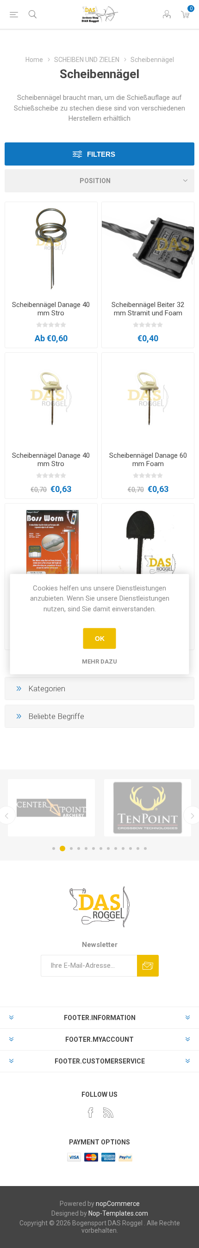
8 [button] (108, 848)
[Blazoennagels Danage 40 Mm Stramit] (51, 399)
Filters (101, 154)
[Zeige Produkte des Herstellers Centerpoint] (51, 807)
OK (100, 638)
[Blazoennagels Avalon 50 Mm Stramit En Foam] (51, 248)
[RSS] (108, 1112)
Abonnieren (148, 966)
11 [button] (130, 848)
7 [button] (101, 848)
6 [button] (93, 848)
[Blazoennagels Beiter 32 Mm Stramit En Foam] (148, 248)
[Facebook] (90, 1112)
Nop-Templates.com (118, 1213)
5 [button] (86, 848)
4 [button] (78, 848)
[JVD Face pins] (148, 550)
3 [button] (71, 848)
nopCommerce (118, 1203)
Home (34, 59)
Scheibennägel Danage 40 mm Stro (51, 309)
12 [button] (138, 848)
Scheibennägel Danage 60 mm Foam (148, 459)
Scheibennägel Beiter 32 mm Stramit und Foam (148, 309)
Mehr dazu (99, 661)
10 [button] (123, 848)
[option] (51, 807)
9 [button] (115, 848)
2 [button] (62, 848)
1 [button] (53, 848)
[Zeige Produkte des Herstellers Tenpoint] (147, 807)
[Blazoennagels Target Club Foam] (51, 550)
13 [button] (145, 848)
